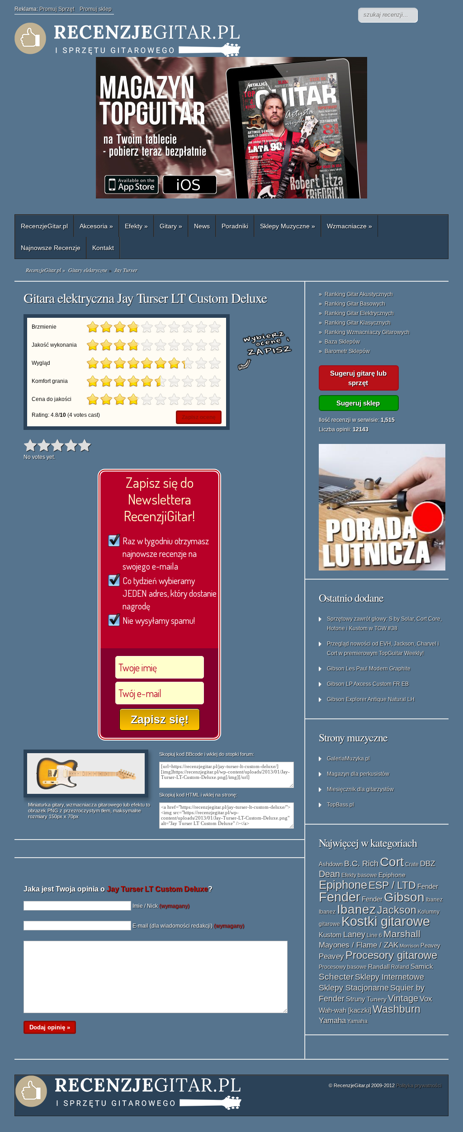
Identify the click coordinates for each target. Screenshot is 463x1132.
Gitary (171, 226)
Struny (355, 999)
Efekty (136, 226)
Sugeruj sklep (358, 403)
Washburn (396, 1009)
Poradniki (235, 226)
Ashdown (331, 864)
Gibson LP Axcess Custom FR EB (368, 684)
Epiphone (392, 874)
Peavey (430, 945)
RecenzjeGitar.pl (44, 226)
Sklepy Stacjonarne (354, 987)
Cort (392, 862)
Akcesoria (96, 226)
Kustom (330, 935)
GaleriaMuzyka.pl (348, 758)
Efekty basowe (359, 875)
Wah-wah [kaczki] (345, 1010)
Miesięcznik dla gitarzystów (360, 789)
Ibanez (434, 899)
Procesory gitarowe (391, 955)
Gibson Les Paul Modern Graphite (369, 668)
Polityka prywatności (418, 1085)
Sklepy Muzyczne (287, 226)
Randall (379, 966)
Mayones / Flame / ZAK (358, 944)
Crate (412, 864)
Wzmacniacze (349, 226)
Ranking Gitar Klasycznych (358, 323)
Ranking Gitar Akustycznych (359, 294)
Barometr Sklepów (347, 351)
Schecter (336, 976)
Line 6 (374, 935)
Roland (400, 967)
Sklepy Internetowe (389, 976)
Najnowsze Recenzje (50, 247)
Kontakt (103, 247)
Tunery (377, 999)
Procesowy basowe (343, 967)
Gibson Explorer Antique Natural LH (371, 699)
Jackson (396, 910)
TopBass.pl (340, 805)
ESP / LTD (392, 885)
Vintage (403, 998)
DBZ (427, 863)
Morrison (409, 945)
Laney (354, 934)
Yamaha (332, 1020)
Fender (427, 886)
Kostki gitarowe (385, 921)
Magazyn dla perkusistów (358, 774)
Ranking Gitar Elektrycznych (359, 313)
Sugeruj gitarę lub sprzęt (358, 378)
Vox (426, 999)
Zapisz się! (160, 719)
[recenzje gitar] (195, 40)
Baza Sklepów (342, 342)
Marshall (401, 934)
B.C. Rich (361, 863)
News (202, 226)
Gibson (404, 897)
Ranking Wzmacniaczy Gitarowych (367, 332)
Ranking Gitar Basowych (355, 304)
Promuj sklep (96, 9)
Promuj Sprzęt (59, 9)
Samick (422, 966)
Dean (329, 874)
